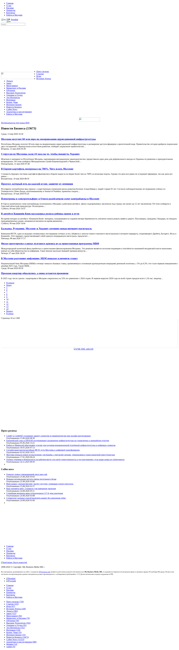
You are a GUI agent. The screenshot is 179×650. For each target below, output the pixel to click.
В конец (9, 314)
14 (7, 309)
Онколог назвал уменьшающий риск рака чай (26, 474)
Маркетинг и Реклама (16, 88)
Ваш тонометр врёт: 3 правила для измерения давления (31, 488)
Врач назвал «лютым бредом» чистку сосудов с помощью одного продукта (39, 484)
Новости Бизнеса (14, 107)
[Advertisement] (89, 48)
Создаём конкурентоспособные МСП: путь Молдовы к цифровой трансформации (43, 450)
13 (7, 306)
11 (7, 302)
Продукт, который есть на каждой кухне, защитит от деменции (37, 183)
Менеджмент (12, 86)
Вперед (9, 311)
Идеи (38, 76)
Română (14, 19)
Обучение (10, 90)
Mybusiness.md (44, 572)
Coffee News (11, 109)
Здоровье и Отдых (14, 95)
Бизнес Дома (12, 102)
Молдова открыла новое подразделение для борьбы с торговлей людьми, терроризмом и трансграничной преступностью (60, 455)
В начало (10, 283)
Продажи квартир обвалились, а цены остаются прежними (34, 273)
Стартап (40, 74)
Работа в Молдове (14, 15)
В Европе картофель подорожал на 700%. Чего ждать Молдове (37, 168)
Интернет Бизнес (14, 105)
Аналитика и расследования (19, 112)
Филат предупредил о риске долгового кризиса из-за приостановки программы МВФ (50, 243)
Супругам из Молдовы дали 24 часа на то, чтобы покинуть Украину (40, 154)
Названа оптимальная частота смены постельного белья (31, 479)
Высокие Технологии (16, 93)
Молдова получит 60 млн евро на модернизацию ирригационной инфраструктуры (48, 139)
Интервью (10, 100)
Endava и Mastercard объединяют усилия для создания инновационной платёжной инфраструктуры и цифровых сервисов (60, 445)
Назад (9, 285)
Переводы (10, 10)
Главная (9, 3)
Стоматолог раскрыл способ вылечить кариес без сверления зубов (36, 498)
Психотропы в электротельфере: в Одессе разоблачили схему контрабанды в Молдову (50, 198)
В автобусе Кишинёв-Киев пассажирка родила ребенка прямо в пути (40, 213)
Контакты (10, 13)
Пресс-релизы (42, 71)
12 (7, 304)
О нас (8, 5)
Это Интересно (13, 97)
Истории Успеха (43, 78)
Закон (8, 83)
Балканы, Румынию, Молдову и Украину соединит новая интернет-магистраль (46, 228)
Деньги (9, 81)
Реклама (10, 8)
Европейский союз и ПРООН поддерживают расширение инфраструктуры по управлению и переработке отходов (57, 440)
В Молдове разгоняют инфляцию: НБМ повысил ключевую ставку (39, 258)
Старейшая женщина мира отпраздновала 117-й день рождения (34, 493)
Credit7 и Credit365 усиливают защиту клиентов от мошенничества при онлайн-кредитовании (48, 436)
